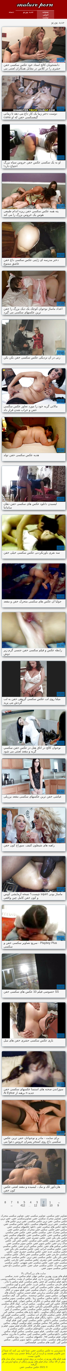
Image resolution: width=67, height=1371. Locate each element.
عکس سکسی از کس (15, 1309)
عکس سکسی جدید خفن (54, 1251)
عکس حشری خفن (35, 1237)
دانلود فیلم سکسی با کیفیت (14, 1287)
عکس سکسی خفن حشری (53, 1259)
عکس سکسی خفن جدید (13, 1257)
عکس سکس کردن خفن (30, 1246)
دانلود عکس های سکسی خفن (52, 1226)
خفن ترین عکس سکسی (40, 1221)
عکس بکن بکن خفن (57, 1237)
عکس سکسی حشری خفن (27, 1251)
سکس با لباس (51, 1320)
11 (43, 1205)
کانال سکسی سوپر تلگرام (47, 1325)
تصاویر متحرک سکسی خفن (47, 1218)
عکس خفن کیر (20, 1240)
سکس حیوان (25, 1300)
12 (35, 1205)
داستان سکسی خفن (36, 1289)
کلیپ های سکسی (46, 1342)
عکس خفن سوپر (58, 1240)
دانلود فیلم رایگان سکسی (54, 1311)
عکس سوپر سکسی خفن (19, 1243)
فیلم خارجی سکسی (57, 1284)
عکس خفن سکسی (38, 1240)
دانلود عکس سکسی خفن (16, 1224)
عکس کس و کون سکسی (19, 1284)
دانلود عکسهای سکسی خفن (21, 1226)
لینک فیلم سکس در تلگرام (47, 1300)
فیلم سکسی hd (52, 1336)
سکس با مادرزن (17, 1334)
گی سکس (19, 1317)
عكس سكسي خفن (36, 1235)
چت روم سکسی (15, 1336)
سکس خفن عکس (58, 1229)
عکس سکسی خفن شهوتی (33, 1262)
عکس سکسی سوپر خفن (54, 1268)
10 (51, 1205)
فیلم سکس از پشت (27, 1278)
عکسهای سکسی (33, 1336)
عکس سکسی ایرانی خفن (48, 1248)
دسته (11, 12)
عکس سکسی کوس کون (30, 1320)
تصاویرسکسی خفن (21, 1218)
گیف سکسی (52, 1331)
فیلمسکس (30, 1342)
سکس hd (54, 1323)
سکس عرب (39, 1284)
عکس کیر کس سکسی (48, 1303)
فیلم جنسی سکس (26, 1292)
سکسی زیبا (38, 1298)
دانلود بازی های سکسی (27, 1311)
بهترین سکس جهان (41, 1276)
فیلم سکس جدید (22, 1276)
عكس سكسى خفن (57, 1235)
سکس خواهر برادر (57, 1289)
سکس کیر (8, 1311)
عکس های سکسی (57, 1339)
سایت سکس (39, 1339)
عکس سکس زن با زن (49, 1278)
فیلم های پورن (60, 1276)
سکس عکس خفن (17, 1229)
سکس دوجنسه (36, 1295)
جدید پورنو (28, 12)
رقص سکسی (31, 1281)
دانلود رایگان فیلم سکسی (39, 1317)
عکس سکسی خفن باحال (32, 1254)
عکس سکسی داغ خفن (14, 1265)
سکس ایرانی (28, 1303)
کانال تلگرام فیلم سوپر (20, 1325)
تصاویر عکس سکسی (38, 1309)
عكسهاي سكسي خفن (14, 1235)
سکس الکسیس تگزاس (47, 1306)
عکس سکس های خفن (55, 1246)
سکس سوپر (51, 1295)
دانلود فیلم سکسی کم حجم (53, 1281)
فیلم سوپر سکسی (34, 1331)
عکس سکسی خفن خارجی (25, 1259)
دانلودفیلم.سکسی (34, 1328)
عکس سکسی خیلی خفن (40, 1265)
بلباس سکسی (24, 1298)
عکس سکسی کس (36, 1334)
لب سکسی (33, 1314)
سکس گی (21, 1295)
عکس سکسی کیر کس (41, 1287)
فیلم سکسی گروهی (21, 1323)
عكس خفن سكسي (15, 1232)
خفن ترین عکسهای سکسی (44, 1224)
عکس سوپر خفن (42, 1243)
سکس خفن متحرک (37, 1229)
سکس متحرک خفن (57, 1232)
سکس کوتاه (18, 1331)
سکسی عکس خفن (36, 1232)
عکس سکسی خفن (25, 4)
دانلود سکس (52, 1298)
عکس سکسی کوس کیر (13, 1314)
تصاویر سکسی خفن (35, 1215)
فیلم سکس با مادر (13, 1281)
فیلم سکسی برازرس (47, 1292)
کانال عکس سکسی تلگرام (53, 1314)
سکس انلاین (60, 1317)
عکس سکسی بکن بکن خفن (19, 1248)
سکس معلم (61, 1287)
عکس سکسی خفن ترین (39, 1257)
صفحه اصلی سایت (45, 15)
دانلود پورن (28, 1306)
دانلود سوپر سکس (21, 1339)
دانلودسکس (54, 1334)
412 (22, 1205)
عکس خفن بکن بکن (15, 1237)
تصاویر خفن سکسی (57, 1215)
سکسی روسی (8, 1278)
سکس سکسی (40, 1323)
